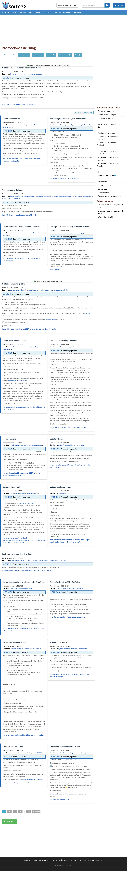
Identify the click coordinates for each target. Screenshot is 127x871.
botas (34, 445)
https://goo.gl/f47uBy (57, 269)
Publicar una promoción (67, 5)
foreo (23, 560)
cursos (13, 233)
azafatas (5, 235)
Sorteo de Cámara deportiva (13, 284)
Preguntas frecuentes (52, 860)
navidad (22, 493)
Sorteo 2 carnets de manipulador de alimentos (21, 226)
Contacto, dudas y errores (33, 860)
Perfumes (66, 753)
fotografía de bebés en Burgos (48, 196)
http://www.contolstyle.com (59, 799)
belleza (18, 125)
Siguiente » (36, 811)
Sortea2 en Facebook (92, 860)
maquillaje (31, 648)
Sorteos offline (103, 182)
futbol (28, 493)
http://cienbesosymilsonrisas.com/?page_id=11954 (19, 215)
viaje (26, 588)
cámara (75, 125)
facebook (85, 196)
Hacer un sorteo (26, 12)
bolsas (17, 493)
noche (17, 588)
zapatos (39, 445)
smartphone (62, 588)
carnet (25, 233)
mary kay (61, 233)
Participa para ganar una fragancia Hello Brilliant (69, 226)
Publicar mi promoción (83, 112)
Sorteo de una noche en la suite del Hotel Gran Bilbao (24, 582)
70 (72, 648)
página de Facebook (27, 503)
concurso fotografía (30, 196)
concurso (10, 198)
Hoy (77, 55)
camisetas (27, 753)
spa (36, 560)
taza (64, 347)
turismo (22, 588)
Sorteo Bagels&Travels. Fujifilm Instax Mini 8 (68, 119)
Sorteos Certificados (106, 111)
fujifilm (60, 648)
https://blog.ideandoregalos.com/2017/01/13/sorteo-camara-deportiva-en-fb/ (29, 329)
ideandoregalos (33, 290)
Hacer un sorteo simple (107, 115)
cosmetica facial (32, 125)
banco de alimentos (17, 753)
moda (12, 347)
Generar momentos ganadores (110, 196)
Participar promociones (61, 12)
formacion (19, 233)
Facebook (37, 55)
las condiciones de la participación (31, 779)
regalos (41, 290)
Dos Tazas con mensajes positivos (63, 341)
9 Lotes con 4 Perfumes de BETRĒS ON (65, 747)
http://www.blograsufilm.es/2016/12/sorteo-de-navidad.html (23, 735)
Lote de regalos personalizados (63, 487)
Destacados (8, 55)
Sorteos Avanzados (105, 118)
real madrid (36, 753)
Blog (100, 172)
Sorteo (60, 753)
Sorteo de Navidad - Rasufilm (14, 642)
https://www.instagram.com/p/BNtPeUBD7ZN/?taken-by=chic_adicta (26, 570)
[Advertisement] (18, 30)
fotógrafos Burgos (16, 196)
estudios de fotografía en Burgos (70, 196)
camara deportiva (21, 290)
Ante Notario (64, 55)
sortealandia (7, 127)
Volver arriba (10, 821)
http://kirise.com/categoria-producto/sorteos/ (18, 783)
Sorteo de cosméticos (11, 119)
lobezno (13, 74)
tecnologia (64, 290)
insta (65, 648)
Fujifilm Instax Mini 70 (58, 642)
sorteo (13, 125)
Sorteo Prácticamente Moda (14, 341)
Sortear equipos (104, 189)
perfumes (68, 233)
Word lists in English (105, 217)
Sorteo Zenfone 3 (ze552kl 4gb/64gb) (65, 582)
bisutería (24, 347)
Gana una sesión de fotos (12, 190)
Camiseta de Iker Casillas (13, 747)
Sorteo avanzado (42, 12)
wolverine (19, 74)
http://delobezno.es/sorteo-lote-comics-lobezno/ (19, 104)
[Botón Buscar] (107, 5)
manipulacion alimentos (36, 233)
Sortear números (104, 185)
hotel (12, 588)
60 (28, 811)
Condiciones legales (69, 860)
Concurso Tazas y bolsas (12, 487)
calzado (17, 445)
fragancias (73, 753)
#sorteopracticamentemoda (17, 380)
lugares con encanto (80, 648)
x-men (26, 74)
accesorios (6, 349)
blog (35, 74)
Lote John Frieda (56, 439)
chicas (12, 560)
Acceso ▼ (119, 5)
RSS (102, 860)
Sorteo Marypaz (9, 439)
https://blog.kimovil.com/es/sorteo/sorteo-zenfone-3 (68, 617)
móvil (69, 588)
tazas (12, 493)
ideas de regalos (50, 319)
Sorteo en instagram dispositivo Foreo (17, 554)
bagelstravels (67, 125)
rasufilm (25, 648)
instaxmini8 (86, 125)
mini (68, 648)
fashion (17, 347)
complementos (32, 347)
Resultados (78, 12)
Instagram (23, 55)
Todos (50, 55)
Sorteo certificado (9, 12)
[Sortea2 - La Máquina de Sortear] (14, 5)
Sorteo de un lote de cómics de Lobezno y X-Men (21, 68)
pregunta (17, 198)
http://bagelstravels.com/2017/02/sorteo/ (64, 178)
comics (31, 74)
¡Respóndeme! (103, 192)
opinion (23, 125)
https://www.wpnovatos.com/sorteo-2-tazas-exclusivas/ (69, 427)
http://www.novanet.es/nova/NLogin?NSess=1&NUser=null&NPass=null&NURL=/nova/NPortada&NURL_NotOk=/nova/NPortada (24, 540)
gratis (40, 74)
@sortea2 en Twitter (106, 176)
